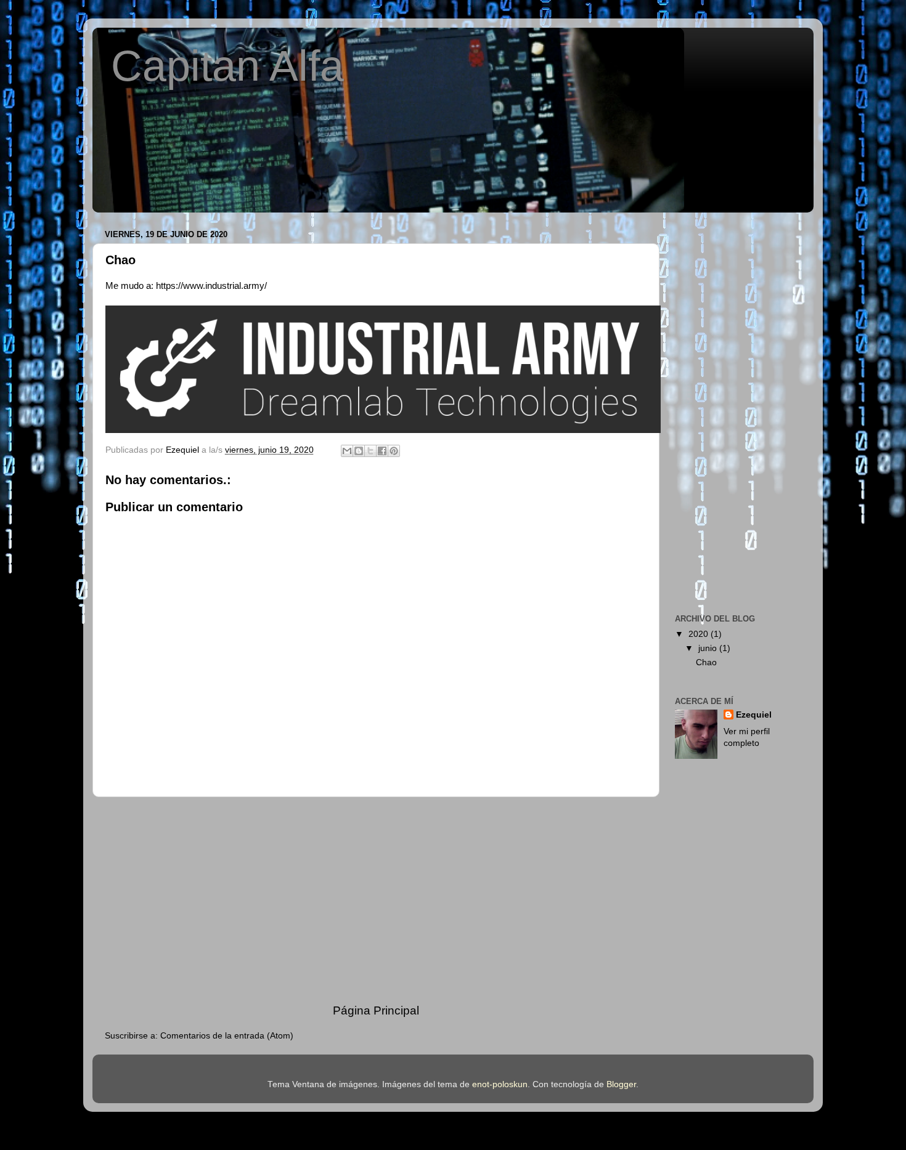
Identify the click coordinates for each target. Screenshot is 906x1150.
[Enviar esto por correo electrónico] (347, 451)
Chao (706, 662)
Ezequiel (754, 714)
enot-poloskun (500, 1084)
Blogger (621, 1084)
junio (708, 648)
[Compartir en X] (370, 451)
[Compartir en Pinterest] (394, 451)
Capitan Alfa (227, 66)
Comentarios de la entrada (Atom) (226, 1035)
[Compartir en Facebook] (382, 451)
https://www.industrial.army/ (211, 286)
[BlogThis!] (359, 451)
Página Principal (376, 1010)
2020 (699, 634)
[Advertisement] (376, 900)
